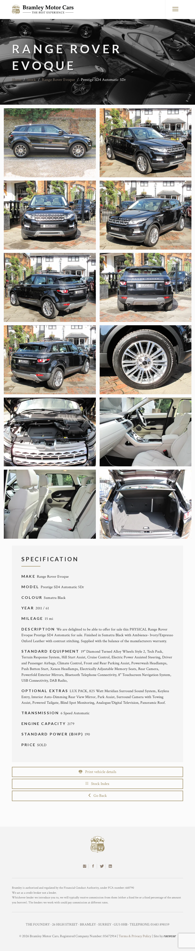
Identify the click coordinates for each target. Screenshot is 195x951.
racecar (170, 936)
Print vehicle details (99, 771)
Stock (31, 79)
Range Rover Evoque (58, 79)
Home (16, 79)
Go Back (99, 795)
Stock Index (98, 783)
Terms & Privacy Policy (135, 936)
